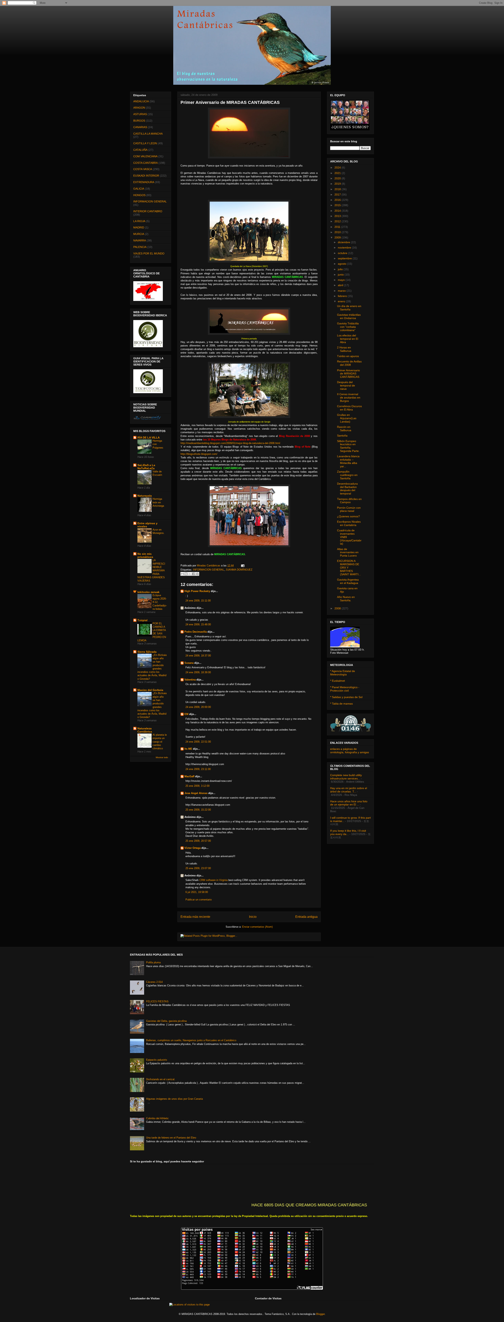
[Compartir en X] (190, 574)
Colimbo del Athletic (157, 1118)
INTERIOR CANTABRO (147, 211)
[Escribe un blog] (186, 574)
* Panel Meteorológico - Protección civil (344, 689)
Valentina (190, 679)
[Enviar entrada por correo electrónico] (242, 565)
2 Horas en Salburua (344, 349)
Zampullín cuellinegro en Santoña (347, 475)
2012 (338, 221)
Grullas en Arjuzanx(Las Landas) (346, 418)
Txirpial (142, 620)
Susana (189, 662)
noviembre (345, 247)
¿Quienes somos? (348, 516)
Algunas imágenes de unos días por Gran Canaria (174, 1098)
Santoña (342, 435)
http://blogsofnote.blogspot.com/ (199, 453)
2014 (338, 210)
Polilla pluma (153, 962)
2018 (338, 189)
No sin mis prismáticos (145, 555)
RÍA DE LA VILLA (148, 437)
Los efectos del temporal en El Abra (347, 339)
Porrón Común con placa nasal (349, 509)
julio (341, 269)
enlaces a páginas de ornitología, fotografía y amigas (349, 750)
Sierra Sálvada (147, 651)
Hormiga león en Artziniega (158, 502)
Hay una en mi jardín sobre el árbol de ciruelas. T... (348, 790)
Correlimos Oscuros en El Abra (349, 408)
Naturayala (144, 495)
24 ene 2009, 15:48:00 (198, 624)
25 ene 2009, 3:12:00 (197, 785)
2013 (338, 216)
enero (342, 301)
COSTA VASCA (142, 169)
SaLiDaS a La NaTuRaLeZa (146, 467)
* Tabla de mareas (341, 703)
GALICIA (138, 188)
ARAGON (139, 107)
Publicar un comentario (198, 899)
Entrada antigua (306, 916)
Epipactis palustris (156, 1059)
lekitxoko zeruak (148, 592)
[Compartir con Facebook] (193, 574)
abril (341, 285)
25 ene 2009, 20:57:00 (198, 840)
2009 (338, 237)
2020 (338, 178)
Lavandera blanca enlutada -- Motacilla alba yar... (348, 461)
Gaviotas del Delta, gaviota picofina (166, 1020)
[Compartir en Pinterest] (197, 574)
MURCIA (138, 234)
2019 (338, 183)
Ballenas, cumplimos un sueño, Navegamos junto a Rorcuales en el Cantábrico (191, 1040)
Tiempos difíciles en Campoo (349, 500)
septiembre (345, 258)
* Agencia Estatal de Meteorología (342, 672)
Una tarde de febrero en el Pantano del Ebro (171, 1137)
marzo (342, 290)
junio (341, 274)
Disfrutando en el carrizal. (160, 1079)
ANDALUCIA (141, 101)
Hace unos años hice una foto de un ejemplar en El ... (348, 803)
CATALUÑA (140, 149)
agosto (342, 263)
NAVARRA (139, 240)
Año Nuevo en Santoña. (346, 598)
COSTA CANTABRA (145, 162)
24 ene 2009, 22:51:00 (198, 741)
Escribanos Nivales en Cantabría (349, 523)
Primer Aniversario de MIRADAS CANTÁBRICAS (348, 374)
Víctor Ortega (192, 847)
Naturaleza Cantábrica (144, 730)
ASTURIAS (140, 114)
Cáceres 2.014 (154, 981)
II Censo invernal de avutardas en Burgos (348, 397)
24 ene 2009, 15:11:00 (198, 600)
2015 (338, 205)
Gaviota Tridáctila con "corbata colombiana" (348, 327)
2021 (338, 173)
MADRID (138, 227)
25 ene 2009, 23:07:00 (198, 868)
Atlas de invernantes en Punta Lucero (348, 552)
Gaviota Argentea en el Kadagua (348, 581)
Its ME (188, 748)
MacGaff (189, 776)
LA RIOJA (139, 221)
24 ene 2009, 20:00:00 (198, 707)
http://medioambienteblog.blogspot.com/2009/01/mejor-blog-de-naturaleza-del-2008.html (230, 443)
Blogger (320, 1314)
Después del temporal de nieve (346, 385)
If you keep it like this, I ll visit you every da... (348, 832)
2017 (338, 194)
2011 (337, 226)
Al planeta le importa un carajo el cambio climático (160, 741)
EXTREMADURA (143, 182)
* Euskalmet (337, 680)
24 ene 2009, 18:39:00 (198, 672)
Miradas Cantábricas (209, 565)
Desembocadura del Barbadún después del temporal (347, 488)
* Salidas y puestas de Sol (346, 697)
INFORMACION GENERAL (208, 569)
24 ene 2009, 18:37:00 (198, 655)
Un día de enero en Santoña (349, 307)
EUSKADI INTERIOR (146, 175)
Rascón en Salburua (344, 428)
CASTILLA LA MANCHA (148, 133)
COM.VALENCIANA (145, 156)
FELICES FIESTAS (157, 1001)
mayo (342, 279)
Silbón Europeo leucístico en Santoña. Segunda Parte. (348, 445)
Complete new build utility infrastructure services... (346, 777)
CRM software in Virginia (213, 880)
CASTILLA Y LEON (145, 143)
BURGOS (139, 120)
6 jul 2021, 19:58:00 (196, 892)
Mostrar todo (162, 757)
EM (186, 714)
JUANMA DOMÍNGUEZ (239, 569)
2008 (338, 608)
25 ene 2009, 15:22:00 (198, 809)
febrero (343, 296)
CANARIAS (140, 127)
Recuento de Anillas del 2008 (349, 363)
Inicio (253, 916)
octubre (343, 253)
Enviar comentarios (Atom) (257, 926)
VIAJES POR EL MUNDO (148, 253)
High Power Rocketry (197, 591)
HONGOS (139, 195)
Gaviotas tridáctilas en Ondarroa (349, 316)
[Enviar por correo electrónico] (182, 574)
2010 (338, 232)
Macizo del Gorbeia (150, 690)
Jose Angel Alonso (196, 793)
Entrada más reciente (195, 916)
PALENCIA (139, 247)
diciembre (344, 242)
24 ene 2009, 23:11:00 (198, 769)
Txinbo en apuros (348, 356)
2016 (338, 199)
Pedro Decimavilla (195, 631)
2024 (338, 167)
